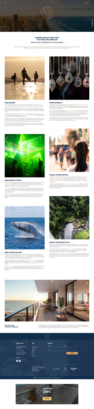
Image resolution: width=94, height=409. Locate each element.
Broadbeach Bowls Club (32, 123)
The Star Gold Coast (8, 183)
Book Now (47, 398)
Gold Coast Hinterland (71, 248)
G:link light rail (9, 266)
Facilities (33, 349)
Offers (33, 351)
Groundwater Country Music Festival (56, 180)
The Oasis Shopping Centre (70, 110)
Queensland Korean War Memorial (27, 115)
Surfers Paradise (80, 244)
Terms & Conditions (41, 377)
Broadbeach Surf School (24, 108)
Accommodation (35, 347)
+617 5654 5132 (20, 350)
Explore (33, 350)
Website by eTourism (57, 377)
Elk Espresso (22, 110)
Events (33, 353)
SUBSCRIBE (72, 353)
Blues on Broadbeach (79, 179)
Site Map (35, 377)
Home (33, 346)
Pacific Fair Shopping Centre (81, 104)
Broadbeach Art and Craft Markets (74, 111)
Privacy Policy (49, 377)
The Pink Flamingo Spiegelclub (13, 193)
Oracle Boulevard (8, 188)
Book (86, 2)
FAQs (33, 354)
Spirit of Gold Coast (23, 255)
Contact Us (34, 356)
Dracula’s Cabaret (18, 190)
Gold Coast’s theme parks (62, 253)
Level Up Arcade (32, 261)
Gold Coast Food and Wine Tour (30, 260)
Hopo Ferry (11, 267)
